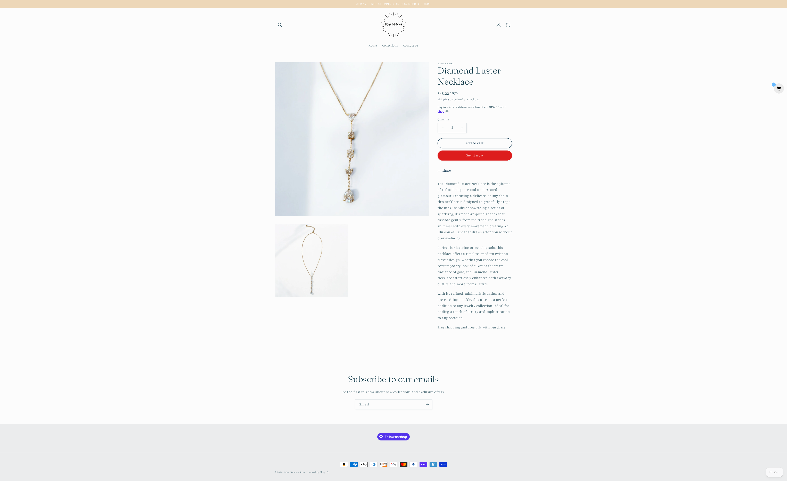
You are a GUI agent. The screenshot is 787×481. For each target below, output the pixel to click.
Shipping (443, 99)
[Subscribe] (427, 404)
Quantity (443, 119)
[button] (280, 24)
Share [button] (446, 170)
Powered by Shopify (317, 472)
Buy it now (474, 155)
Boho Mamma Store (295, 472)
